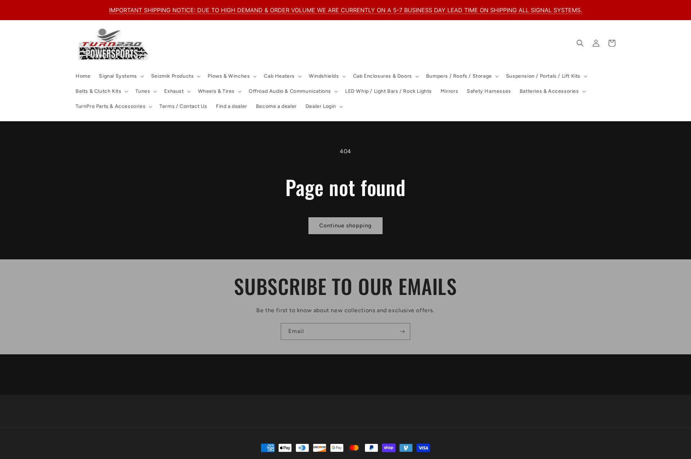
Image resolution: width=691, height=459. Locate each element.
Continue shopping (345, 225)
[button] (120, 76)
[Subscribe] (402, 331)
